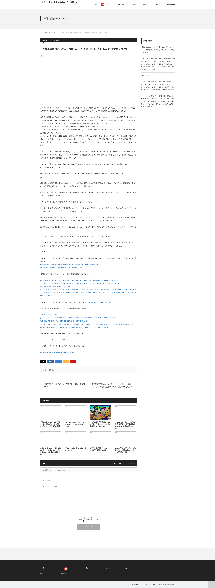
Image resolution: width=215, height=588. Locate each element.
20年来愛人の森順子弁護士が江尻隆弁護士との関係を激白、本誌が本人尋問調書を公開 (125, 450)
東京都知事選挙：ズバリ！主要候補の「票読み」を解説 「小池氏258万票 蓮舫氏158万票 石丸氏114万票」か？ (112, 385)
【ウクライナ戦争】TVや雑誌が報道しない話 (75, 449)
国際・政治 (121, 4)
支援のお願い (171, 4)
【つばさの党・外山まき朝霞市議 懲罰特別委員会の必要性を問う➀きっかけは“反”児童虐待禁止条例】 (125, 425)
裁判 (157, 4)
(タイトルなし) (145, 75)
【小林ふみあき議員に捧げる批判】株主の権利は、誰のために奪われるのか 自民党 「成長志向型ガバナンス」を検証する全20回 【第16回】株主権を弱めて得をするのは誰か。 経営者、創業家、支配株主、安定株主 (158, 86)
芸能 (133, 4)
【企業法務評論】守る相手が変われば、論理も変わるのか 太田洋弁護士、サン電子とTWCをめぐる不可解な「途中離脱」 (157, 49)
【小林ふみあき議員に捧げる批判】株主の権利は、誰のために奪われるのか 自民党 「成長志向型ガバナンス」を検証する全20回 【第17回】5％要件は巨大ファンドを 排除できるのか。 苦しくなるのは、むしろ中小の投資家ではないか (158, 64)
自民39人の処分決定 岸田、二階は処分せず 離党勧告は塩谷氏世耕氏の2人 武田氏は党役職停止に (50, 451)
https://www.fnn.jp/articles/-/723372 (100, 302)
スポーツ (145, 4)
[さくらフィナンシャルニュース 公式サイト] (60, 2)
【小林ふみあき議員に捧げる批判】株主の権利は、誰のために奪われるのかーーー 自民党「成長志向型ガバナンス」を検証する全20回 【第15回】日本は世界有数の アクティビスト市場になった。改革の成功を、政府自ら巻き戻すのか (158, 101)
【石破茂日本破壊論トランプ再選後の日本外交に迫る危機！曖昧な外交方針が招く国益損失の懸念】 (50, 424)
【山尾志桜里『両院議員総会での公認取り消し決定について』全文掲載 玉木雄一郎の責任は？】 (100, 424)
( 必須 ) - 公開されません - (52, 486)
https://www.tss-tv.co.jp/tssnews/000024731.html (57, 352)
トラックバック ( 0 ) (118, 463)
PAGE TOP (211, 584)
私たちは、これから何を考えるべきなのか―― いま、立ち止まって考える (75, 424)
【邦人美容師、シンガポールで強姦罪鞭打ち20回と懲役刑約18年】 (64, 385)
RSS (47, 585)
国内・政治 (54, 40)
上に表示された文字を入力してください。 (88, 519)
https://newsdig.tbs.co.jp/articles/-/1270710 (56, 340)
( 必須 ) (46, 480)
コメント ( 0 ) (131, 463)
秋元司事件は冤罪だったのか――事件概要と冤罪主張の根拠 (100, 449)
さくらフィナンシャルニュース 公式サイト (152, 584)
